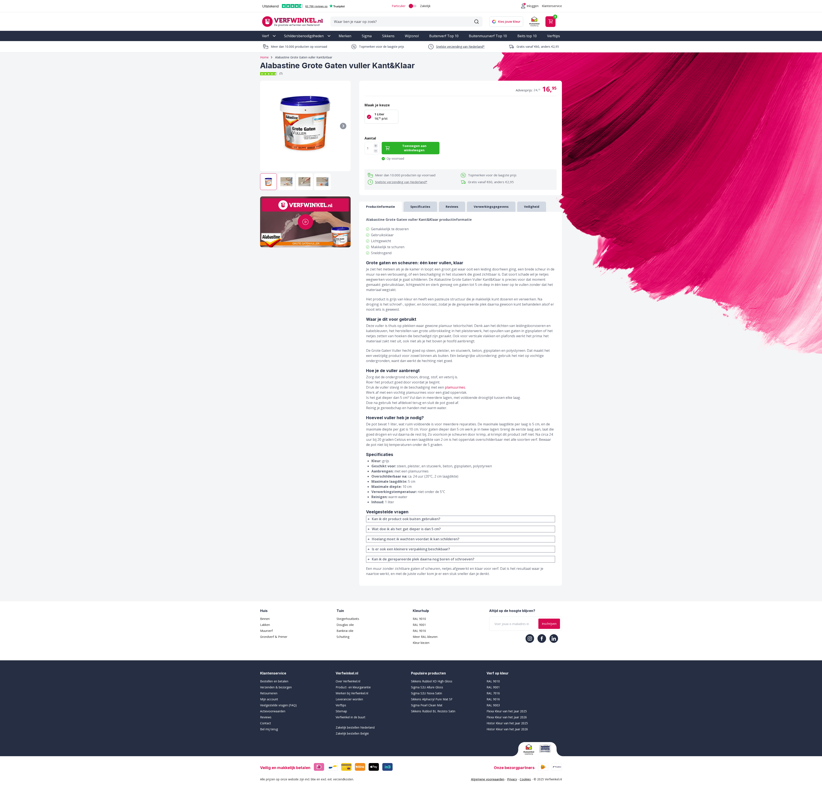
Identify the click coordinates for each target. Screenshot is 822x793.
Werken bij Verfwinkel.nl (352, 693)
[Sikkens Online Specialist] (545, 748)
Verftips (553, 36)
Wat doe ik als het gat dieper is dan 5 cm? (406, 529)
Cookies (525, 779)
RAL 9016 (419, 631)
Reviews (265, 717)
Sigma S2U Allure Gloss (427, 687)
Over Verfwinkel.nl (348, 681)
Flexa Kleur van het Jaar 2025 (507, 711)
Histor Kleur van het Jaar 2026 (507, 729)
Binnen (265, 619)
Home (264, 57)
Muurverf (266, 631)
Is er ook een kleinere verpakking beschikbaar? (411, 549)
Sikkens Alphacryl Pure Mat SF (432, 699)
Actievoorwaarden (272, 711)
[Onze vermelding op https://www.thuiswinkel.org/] (529, 749)
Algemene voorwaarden (487, 779)
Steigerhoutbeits (348, 619)
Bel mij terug (269, 729)
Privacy (512, 779)
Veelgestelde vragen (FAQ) (278, 705)
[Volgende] (343, 126)
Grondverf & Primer (273, 637)
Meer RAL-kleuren (425, 637)
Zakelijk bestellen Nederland (355, 727)
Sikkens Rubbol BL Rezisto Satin (433, 711)
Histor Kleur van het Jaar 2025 (507, 723)
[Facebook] (542, 638)
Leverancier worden (349, 699)
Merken (345, 36)
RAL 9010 (419, 619)
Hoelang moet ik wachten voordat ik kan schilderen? (415, 539)
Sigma (367, 36)
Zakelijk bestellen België (352, 733)
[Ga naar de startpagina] (292, 21)
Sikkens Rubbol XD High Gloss (431, 681)
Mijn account (269, 699)
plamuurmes (455, 387)
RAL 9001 (419, 625)
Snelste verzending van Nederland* (460, 47)
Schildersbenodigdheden (304, 36)
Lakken (265, 625)
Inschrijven (549, 624)
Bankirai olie (345, 631)
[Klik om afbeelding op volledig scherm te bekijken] (305, 126)
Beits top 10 (527, 36)
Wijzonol (412, 36)
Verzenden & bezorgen (276, 687)
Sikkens (388, 36)
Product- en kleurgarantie (353, 687)
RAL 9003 (493, 705)
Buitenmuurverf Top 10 (488, 36)
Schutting (343, 637)
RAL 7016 (493, 693)
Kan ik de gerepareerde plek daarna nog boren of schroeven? (423, 559)
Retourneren (268, 693)
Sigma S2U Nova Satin (426, 693)
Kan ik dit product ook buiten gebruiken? (406, 519)
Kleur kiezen (421, 643)
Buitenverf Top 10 (444, 36)
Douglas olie (345, 625)
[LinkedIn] (553, 638)
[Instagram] (530, 638)
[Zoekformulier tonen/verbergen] (476, 21)
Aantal (370, 138)
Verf (265, 36)
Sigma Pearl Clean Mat (426, 705)
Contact (265, 723)
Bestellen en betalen (274, 681)
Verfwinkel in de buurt (350, 717)
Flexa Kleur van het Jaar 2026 (507, 717)
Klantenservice (552, 6)
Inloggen (533, 6)
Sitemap (341, 711)
